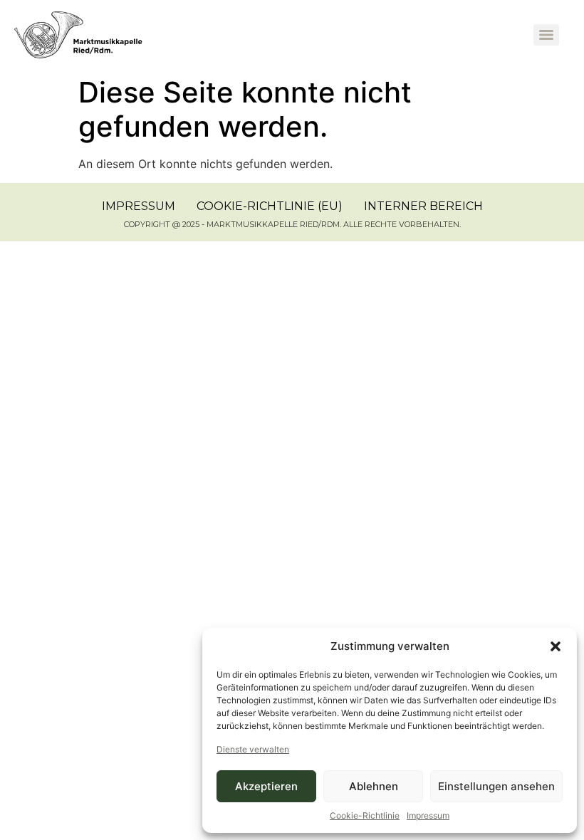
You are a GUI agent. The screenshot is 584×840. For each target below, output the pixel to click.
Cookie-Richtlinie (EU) (270, 206)
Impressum (428, 815)
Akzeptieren (266, 786)
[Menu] (546, 35)
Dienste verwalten (253, 749)
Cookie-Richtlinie (365, 815)
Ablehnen (373, 786)
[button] (555, 646)
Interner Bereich (423, 206)
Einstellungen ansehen (496, 786)
